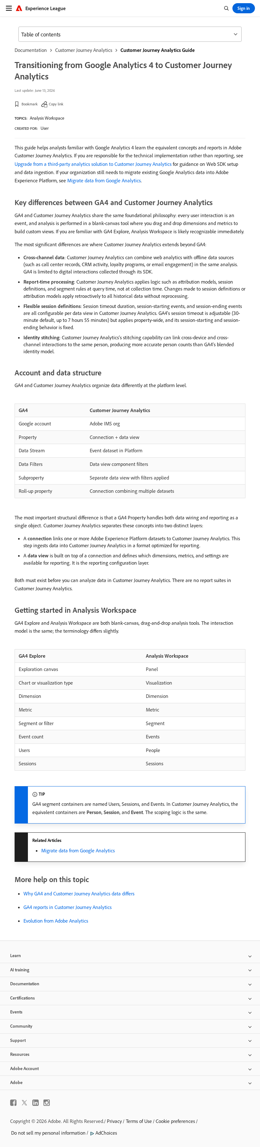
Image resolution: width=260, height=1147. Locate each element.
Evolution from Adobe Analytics (55, 921)
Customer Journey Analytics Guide (157, 50)
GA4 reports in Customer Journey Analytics (67, 907)
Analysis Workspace (47, 118)
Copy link (56, 104)
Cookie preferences (175, 1121)
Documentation (31, 50)
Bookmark (30, 104)
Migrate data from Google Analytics (104, 180)
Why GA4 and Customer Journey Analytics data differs (78, 893)
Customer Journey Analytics (83, 50)
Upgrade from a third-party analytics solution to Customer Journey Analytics (93, 164)
